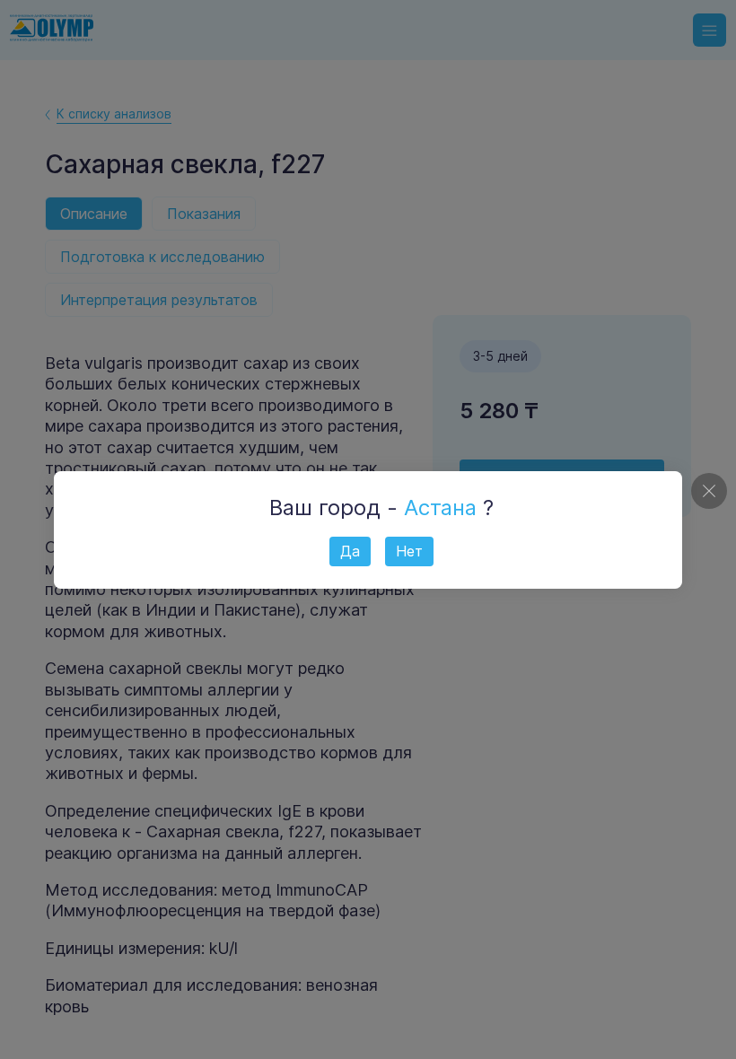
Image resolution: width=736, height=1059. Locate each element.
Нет (409, 551)
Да (350, 551)
